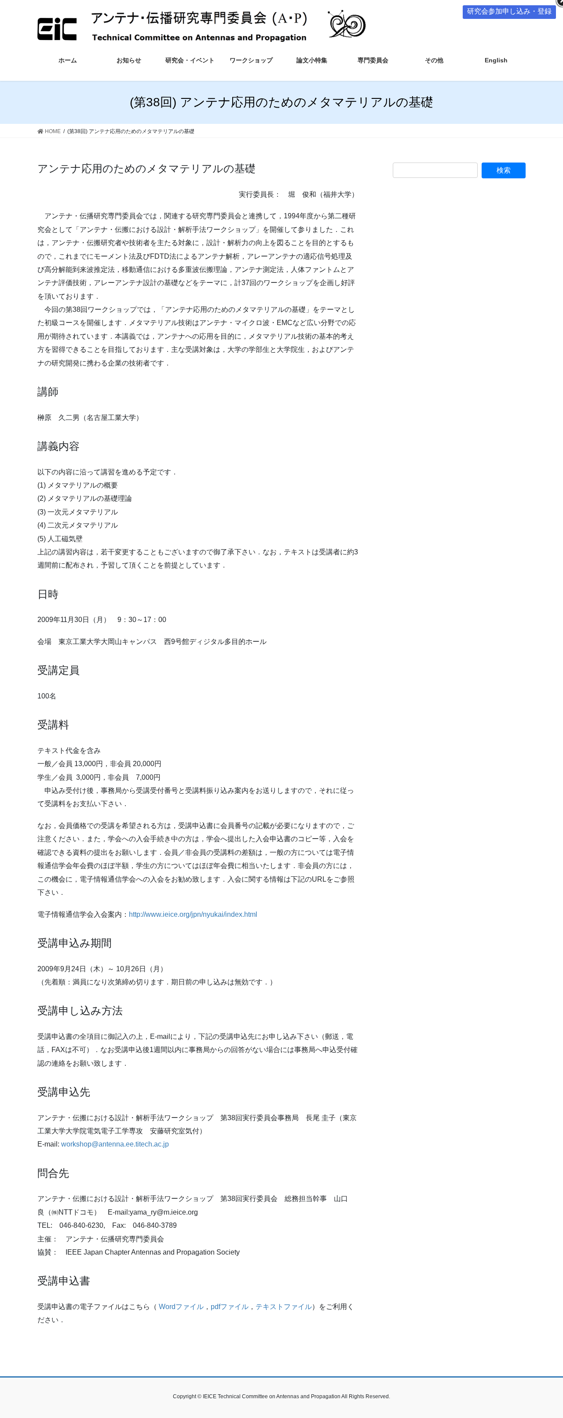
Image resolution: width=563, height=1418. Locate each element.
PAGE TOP (541, 1367)
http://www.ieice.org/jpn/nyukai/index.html (193, 914)
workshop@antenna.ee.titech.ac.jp (115, 1144)
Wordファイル (181, 1306)
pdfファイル (230, 1306)
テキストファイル (284, 1306)
